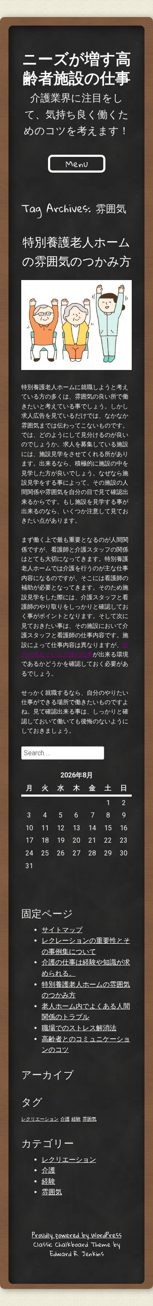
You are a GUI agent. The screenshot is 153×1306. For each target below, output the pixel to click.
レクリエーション (40, 1119)
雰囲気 (89, 1119)
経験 (76, 1119)
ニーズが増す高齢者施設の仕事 (76, 67)
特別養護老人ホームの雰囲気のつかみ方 (76, 251)
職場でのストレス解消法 (79, 1028)
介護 (65, 1119)
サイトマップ (62, 930)
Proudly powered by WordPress (77, 1235)
